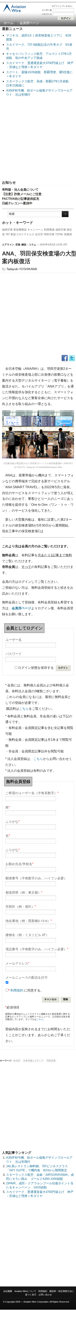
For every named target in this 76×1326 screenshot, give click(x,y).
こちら (24, 708)
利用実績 (49, 229)
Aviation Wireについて (25, 1291)
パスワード (47, 14)
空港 (17, 244)
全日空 (39, 234)
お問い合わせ (45, 1294)
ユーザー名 (47, 10)
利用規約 (17, 990)
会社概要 (7, 1291)
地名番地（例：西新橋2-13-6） (28, 920)
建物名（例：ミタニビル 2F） (27, 934)
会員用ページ (29, 23)
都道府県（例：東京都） (23, 892)
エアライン (8, 244)
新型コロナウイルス (22, 234)
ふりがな (12, 821)
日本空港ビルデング (33, 1060)
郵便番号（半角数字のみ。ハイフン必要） (36, 878)
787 (7, 234)
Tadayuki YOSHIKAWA (21, 269)
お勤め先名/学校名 (19, 863)
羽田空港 (49, 234)
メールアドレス (17, 963)
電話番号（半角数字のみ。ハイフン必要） (36, 949)
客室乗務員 (20, 229)
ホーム (8, 23)
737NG (59, 234)
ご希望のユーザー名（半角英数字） (32, 793)
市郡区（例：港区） (20, 906)
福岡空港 (7, 229)
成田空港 (60, 229)
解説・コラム (28, 244)
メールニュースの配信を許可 (26, 977)
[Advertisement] (38, 138)
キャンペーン (35, 229)
